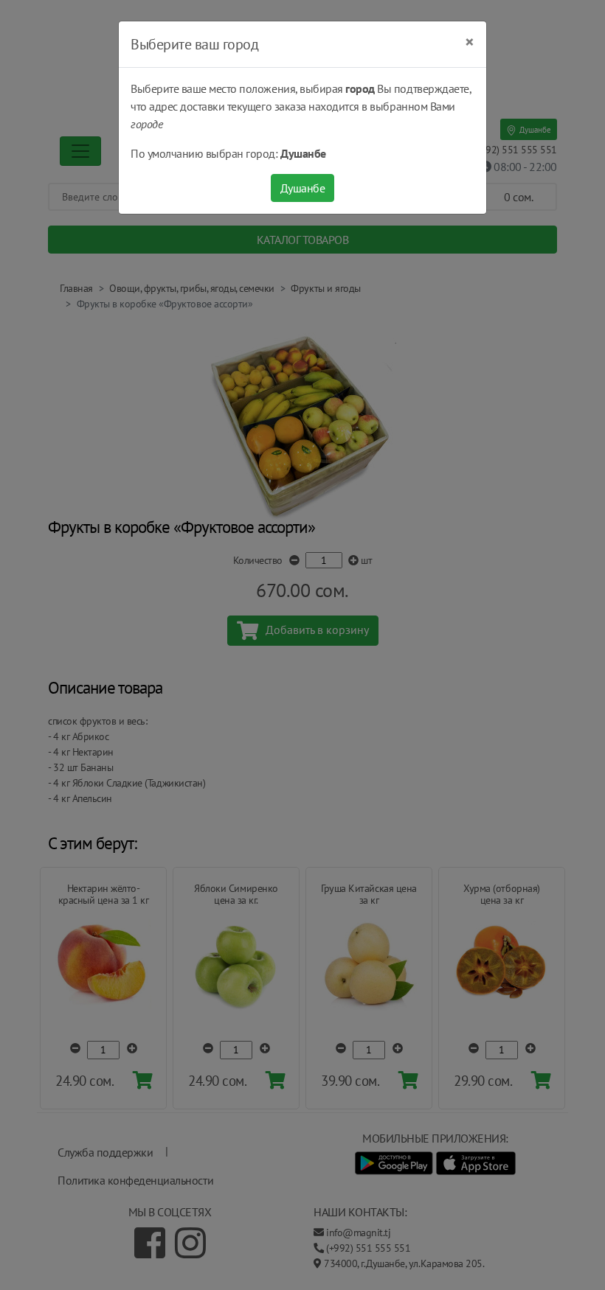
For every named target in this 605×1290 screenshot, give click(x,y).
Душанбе (302, 188)
